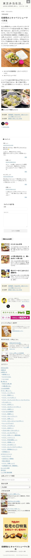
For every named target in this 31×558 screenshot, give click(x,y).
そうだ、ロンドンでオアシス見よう (12, 447)
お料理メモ (4, 372)
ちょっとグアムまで (8, 423)
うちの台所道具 (5, 388)
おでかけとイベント (6, 454)
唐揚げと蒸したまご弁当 (15, 118)
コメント (6, 212)
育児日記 (3, 470)
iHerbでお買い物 (6, 383)
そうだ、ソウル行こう (8, 425)
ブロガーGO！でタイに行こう (10, 430)
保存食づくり (6, 374)
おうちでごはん (6, 376)
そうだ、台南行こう (8, 409)
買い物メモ (4, 381)
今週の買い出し (6, 386)
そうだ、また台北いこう (9, 444)
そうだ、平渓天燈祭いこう (9, 440)
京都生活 (3, 370)
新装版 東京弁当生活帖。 (16, 343)
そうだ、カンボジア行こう (9, 432)
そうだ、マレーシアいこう (9, 416)
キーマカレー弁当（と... (14, 508)
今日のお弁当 (6, 127)
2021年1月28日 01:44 (8, 176)
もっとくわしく (25, 301)
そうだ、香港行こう (8, 395)
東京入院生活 (6, 461)
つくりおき (5, 379)
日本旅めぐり (6, 451)
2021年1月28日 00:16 (11, 162)
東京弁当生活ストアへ (17, 331)
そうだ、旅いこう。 (6, 390)
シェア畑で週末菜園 (6, 472)
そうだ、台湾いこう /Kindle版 (16, 353)
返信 (26, 157)
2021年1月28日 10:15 (11, 189)
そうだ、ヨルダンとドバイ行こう (11, 407)
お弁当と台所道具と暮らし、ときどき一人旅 (15, 551)
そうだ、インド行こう (8, 392)
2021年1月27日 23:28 (8, 145)
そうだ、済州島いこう (8, 442)
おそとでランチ (6, 456)
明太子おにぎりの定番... (14, 501)
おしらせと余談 (5, 468)
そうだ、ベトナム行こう (9, 397)
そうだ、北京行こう (8, 428)
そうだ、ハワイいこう (8, 437)
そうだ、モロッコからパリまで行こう (12, 421)
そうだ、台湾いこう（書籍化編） (11, 435)
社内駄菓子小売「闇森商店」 (10, 465)
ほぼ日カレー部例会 (8, 458)
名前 (5, 206)
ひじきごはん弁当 (16, 244)
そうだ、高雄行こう (8, 414)
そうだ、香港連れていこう (9, 449)
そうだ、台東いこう (8, 418)
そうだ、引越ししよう (8, 463)
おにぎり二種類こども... (14, 494)
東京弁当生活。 (13, 3)
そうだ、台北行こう (8, 404)
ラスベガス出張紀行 (8, 411)
